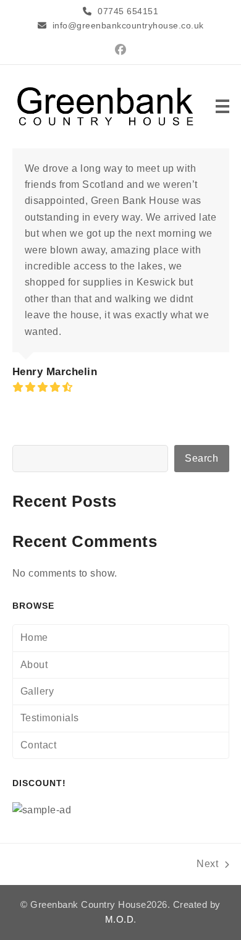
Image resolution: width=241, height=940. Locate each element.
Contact (38, 745)
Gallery (37, 691)
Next (208, 865)
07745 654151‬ (128, 11)
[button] (222, 106)
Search (201, 458)
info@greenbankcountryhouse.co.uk (128, 25)
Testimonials (49, 718)
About (34, 664)
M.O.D (119, 920)
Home (34, 637)
